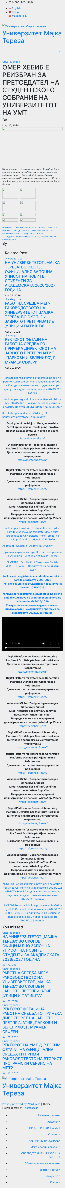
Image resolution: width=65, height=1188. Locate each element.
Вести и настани (49, 1169)
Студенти (54, 1134)
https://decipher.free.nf (32, 521)
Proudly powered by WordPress (21, 1104)
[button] (59, 51)
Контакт (55, 1182)
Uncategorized (11, 61)
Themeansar (30, 1107)
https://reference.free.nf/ (32, 488)
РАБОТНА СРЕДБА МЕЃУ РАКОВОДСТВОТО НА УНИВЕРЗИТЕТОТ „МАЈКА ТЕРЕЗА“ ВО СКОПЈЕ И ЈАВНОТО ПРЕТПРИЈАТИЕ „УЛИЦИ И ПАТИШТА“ (29, 314)
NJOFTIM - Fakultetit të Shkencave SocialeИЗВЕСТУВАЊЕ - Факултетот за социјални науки (32, 566)
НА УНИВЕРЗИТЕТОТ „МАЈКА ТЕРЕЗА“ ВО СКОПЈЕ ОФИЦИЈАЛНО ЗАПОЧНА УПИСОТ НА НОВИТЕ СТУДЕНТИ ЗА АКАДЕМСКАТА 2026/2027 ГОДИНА (32, 276)
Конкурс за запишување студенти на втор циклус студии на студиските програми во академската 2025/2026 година (32, 609)
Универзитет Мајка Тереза (32, 37)
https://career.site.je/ (32, 438)
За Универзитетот (49, 1115)
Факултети (53, 1121)
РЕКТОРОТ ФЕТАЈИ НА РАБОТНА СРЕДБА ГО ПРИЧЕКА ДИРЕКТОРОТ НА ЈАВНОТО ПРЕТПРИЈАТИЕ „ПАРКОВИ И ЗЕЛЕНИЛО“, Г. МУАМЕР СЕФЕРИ (30, 350)
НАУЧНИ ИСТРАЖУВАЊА (44, 1140)
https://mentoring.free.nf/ (33, 459)
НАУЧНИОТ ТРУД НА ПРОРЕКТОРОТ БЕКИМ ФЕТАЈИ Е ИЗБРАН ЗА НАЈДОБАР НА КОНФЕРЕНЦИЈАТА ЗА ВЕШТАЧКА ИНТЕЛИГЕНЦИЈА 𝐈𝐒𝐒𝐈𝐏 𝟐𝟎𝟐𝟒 (29, 230)
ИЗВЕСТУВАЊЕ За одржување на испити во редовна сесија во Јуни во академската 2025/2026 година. (32, 895)
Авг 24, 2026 (10, 965)
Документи (53, 1176)
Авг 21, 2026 (10, 1001)
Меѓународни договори (45, 1147)
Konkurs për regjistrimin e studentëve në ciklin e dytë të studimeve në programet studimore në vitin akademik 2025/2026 (32, 597)
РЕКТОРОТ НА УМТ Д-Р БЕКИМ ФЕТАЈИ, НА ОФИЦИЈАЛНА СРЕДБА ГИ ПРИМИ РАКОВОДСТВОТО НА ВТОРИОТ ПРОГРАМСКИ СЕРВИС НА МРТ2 (32, 1056)
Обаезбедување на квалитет (42, 1163)
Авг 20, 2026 (10, 1037)
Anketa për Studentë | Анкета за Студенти (28, 545)
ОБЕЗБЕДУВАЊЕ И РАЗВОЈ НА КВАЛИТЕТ (40, 1155)
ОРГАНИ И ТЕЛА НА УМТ (44, 1128)
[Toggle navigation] (60, 56)
